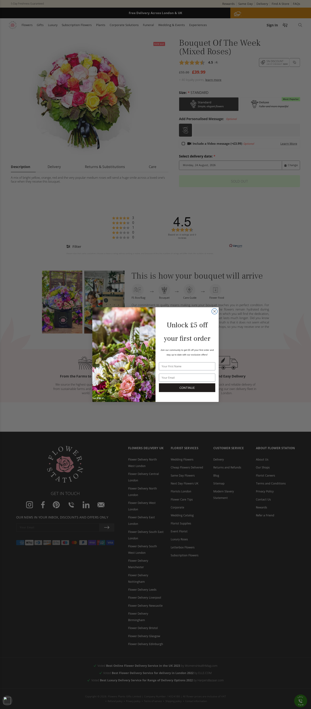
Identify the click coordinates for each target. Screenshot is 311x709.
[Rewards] (7, 700)
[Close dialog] (214, 311)
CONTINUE (187, 388)
